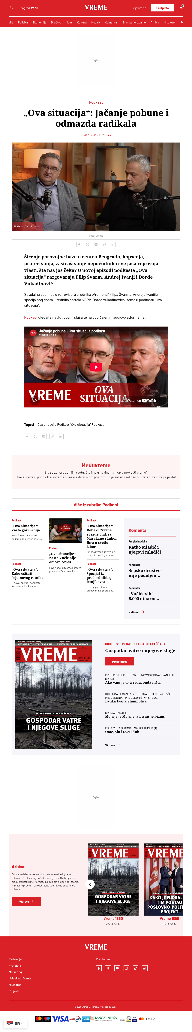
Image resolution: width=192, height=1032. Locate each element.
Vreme (85, 1006)
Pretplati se (120, 661)
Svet (69, 22)
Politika (23, 22)
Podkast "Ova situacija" (74, 424)
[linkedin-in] (145, 968)
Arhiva (155, 22)
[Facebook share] (79, 244)
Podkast (31, 317)
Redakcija (15, 959)
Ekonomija (39, 22)
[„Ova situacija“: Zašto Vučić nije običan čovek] (65, 530)
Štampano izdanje (134, 22)
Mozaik (95, 22)
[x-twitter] (108, 968)
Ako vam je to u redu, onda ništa (133, 682)
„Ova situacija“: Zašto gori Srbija (26, 528)
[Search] (12, 7)
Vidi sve (134, 612)
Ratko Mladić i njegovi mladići (145, 549)
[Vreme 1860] (53, 694)
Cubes (115, 1006)
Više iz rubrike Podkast (96, 504)
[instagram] (126, 968)
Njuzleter (170, 22)
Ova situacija (47, 424)
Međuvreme (55, 477)
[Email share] (96, 244)
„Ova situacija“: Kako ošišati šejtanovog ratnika (28, 573)
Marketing (15, 972)
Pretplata (162, 8)
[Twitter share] (87, 244)
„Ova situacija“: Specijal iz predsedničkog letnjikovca (100, 575)
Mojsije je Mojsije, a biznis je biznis (135, 716)
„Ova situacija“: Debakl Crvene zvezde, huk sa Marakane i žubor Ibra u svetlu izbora (102, 536)
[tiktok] (135, 968)
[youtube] (117, 968)
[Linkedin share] (113, 244)
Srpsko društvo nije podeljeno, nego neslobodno (144, 573)
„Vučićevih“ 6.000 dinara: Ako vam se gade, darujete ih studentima (144, 596)
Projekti (14, 991)
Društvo (56, 22)
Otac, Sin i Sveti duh (122, 732)
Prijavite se (139, 8)
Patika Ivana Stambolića (126, 701)
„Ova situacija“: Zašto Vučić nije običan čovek (62, 558)
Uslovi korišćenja (20, 978)
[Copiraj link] (104, 244)
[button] (90, 884)
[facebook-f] (99, 968)
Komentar (111, 22)
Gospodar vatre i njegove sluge (140, 650)
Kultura (82, 22)
